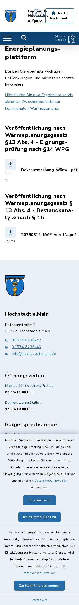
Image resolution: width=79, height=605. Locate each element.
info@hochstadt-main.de (34, 353)
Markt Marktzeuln (59, 16)
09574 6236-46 (26, 346)
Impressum (39, 600)
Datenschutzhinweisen (51, 481)
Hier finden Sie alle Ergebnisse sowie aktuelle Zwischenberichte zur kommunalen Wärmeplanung (39, 101)
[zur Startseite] (10, 16)
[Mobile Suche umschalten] (24, 38)
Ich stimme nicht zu (39, 517)
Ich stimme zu (39, 500)
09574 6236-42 (26, 340)
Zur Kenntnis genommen (39, 585)
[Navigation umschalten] (7, 38)
